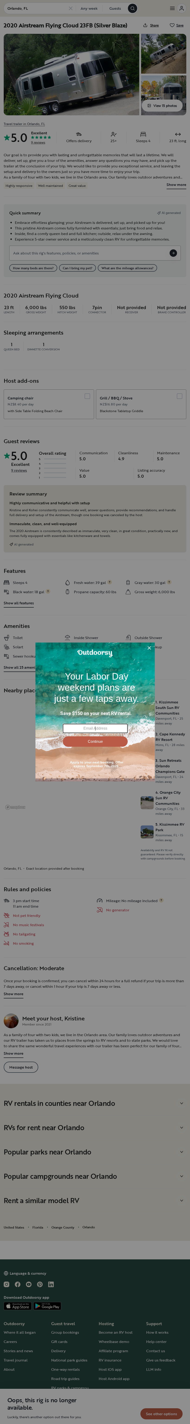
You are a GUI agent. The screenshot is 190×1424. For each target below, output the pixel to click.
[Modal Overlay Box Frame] (95, 712)
